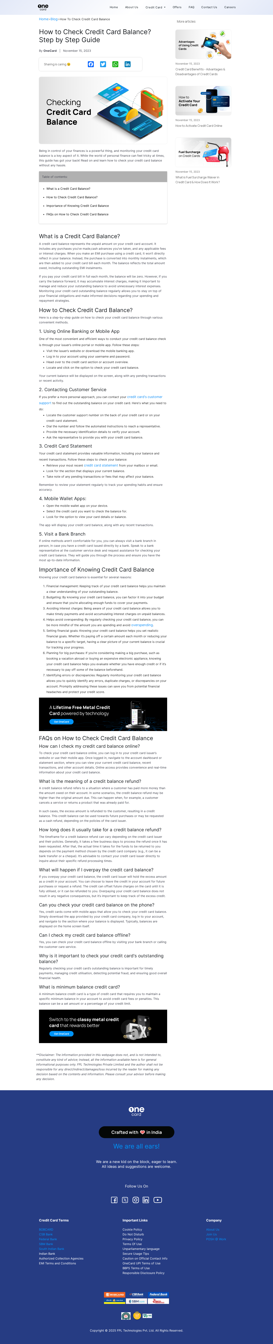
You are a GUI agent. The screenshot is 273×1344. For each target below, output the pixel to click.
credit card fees (123, 999)
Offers (177, 7)
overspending (142, 625)
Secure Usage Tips (136, 1253)
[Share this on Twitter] (103, 64)
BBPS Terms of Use (136, 1268)
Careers (230, 7)
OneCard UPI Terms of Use (141, 1263)
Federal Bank (48, 1239)
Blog (54, 19)
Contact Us (209, 7)
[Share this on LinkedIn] (128, 64)
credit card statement (101, 465)
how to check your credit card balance (112, 317)
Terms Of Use (132, 1244)
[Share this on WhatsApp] (115, 64)
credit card (133, 253)
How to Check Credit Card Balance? (72, 197)
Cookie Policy (132, 1229)
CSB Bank (46, 1234)
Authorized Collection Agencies (61, 1258)
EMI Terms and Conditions (57, 1263)
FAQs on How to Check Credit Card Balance (77, 214)
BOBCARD (46, 1229)
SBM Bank (46, 1244)
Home (114, 7)
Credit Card (154, 7)
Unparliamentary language (141, 1249)
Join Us (211, 1234)
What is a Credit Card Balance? (68, 188)
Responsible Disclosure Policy (144, 1273)
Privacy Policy (132, 1239)
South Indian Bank (51, 1249)
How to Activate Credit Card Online (199, 126)
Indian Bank (47, 1253)
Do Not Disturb (133, 1234)
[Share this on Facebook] (91, 64)
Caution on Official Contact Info (145, 1258)
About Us (131, 7)
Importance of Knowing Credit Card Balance (77, 206)
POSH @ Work (216, 1239)
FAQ (191, 7)
